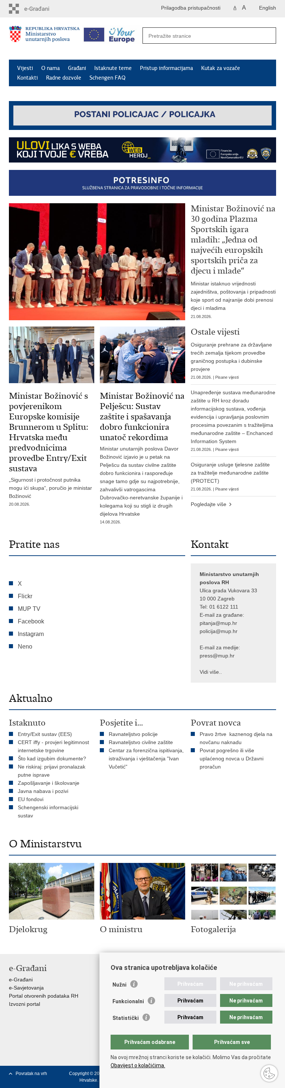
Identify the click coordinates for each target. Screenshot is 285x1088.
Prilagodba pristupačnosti (190, 8)
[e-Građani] (40, 9)
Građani (77, 68)
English (267, 8)
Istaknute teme (113, 68)
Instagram (31, 634)
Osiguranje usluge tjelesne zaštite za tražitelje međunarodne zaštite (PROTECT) (230, 476)
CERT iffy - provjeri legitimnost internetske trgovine (53, 746)
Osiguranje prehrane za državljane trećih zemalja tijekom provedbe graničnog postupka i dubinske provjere (231, 360)
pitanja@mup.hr (218, 623)
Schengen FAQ (107, 77)
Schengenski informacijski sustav (48, 811)
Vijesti (25, 68)
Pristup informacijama (166, 68)
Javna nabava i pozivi (43, 791)
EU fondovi (30, 799)
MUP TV (29, 609)
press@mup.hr (217, 656)
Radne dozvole (63, 77)
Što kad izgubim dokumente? (52, 758)
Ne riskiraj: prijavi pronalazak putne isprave (51, 771)
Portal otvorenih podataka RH (43, 996)
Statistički (125, 1018)
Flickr (25, 596)
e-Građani (21, 979)
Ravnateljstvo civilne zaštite (141, 742)
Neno (25, 646)
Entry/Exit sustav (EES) (45, 734)
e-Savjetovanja (26, 988)
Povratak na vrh (31, 1073)
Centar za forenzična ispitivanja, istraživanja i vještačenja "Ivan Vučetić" (146, 758)
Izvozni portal (24, 1004)
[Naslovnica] (44, 39)
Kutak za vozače (220, 68)
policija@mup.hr (219, 631)
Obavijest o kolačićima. (138, 1065)
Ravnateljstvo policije (133, 734)
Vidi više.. (211, 672)
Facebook (31, 621)
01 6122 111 (223, 607)
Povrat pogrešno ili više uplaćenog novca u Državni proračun (231, 758)
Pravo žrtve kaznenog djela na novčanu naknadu (236, 738)
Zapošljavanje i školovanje (48, 783)
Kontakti (27, 77)
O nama (50, 68)
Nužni (119, 985)
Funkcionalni (128, 1001)
